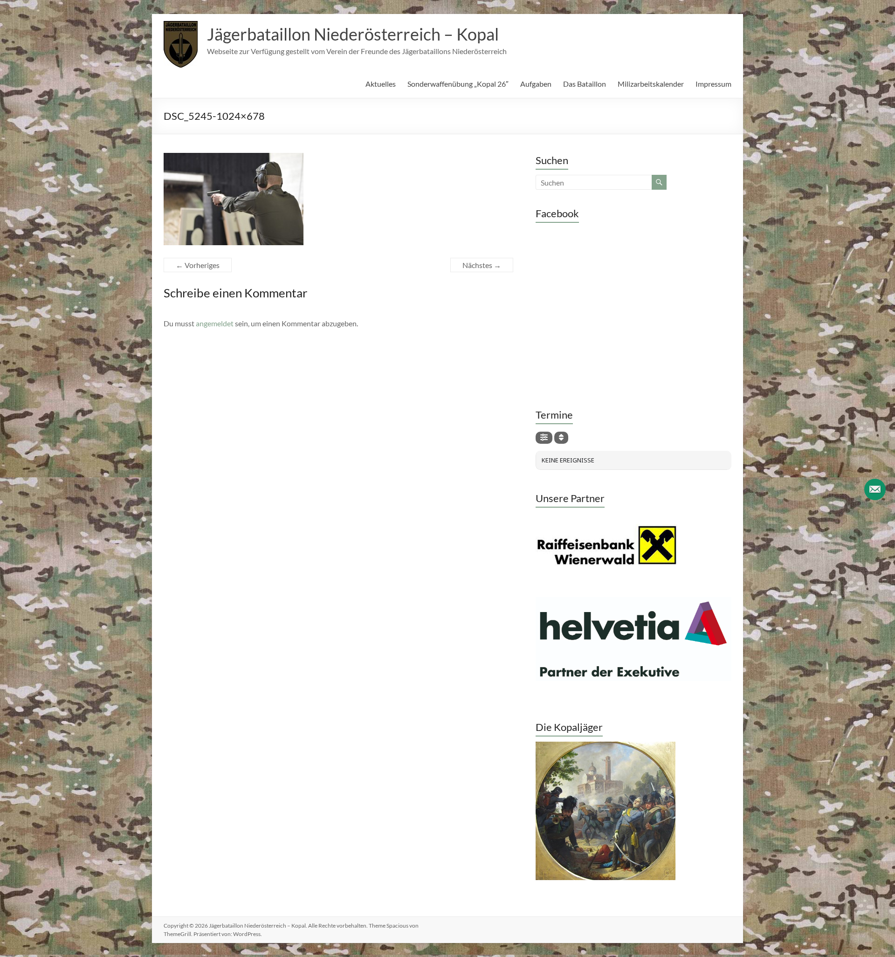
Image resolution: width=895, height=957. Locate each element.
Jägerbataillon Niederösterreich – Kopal (353, 34)
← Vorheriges (198, 265)
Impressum (713, 83)
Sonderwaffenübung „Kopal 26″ (458, 83)
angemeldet (215, 323)
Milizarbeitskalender (651, 83)
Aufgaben (535, 83)
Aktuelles (380, 83)
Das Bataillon (584, 83)
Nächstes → (481, 265)
